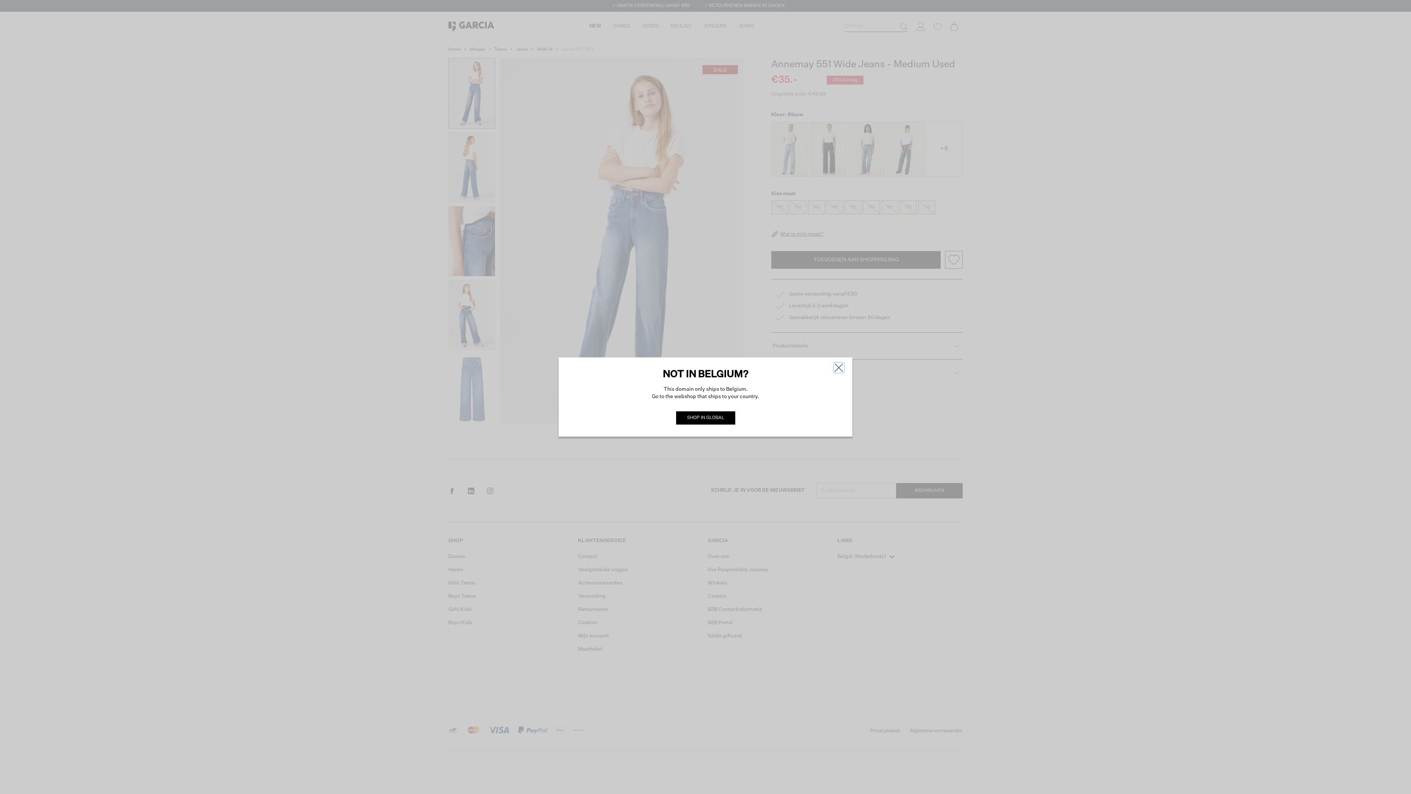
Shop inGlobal (705, 418)
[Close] (838, 368)
